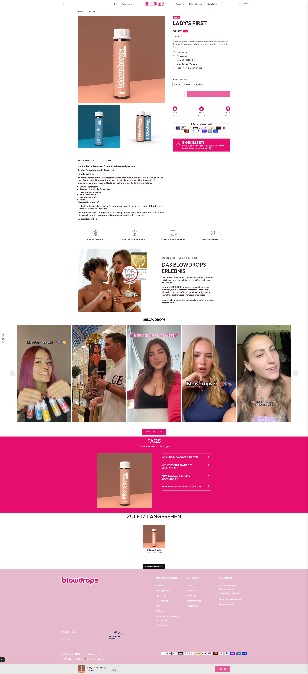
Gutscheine (192, 605)
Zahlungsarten (163, 590)
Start (189, 585)
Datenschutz (162, 600)
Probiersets (192, 590)
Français (92, 654)
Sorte (113, 668)
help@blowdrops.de (231, 599)
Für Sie (177, 84)
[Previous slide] (12, 373)
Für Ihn (187, 84)
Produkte (191, 595)
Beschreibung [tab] (86, 160)
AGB (158, 605)
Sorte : (180, 79)
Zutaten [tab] (106, 160)
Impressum (161, 595)
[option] (121, 59)
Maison (80, 11)
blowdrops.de (228, 604)
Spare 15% (3, 338)
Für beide (198, 84)
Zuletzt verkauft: (28, 657)
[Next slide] (295, 373)
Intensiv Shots (154, 550)
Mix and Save (162, 625)
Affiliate (159, 611)
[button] (63, 4)
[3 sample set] (9, 662)
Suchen (159, 585)
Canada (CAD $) (73, 654)
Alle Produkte (154, 432)
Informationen (194, 600)
